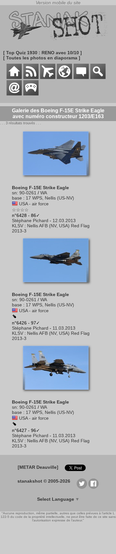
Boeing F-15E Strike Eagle (40, 187)
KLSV (17, 225)
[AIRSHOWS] (64, 77)
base (17, 197)
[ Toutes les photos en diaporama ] (41, 57)
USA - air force (34, 203)
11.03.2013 (64, 328)
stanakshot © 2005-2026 (43, 481)
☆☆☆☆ (20, 209)
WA (43, 192)
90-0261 (27, 192)
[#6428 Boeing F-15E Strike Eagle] (58, 178)
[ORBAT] (47, 77)
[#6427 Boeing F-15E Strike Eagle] (58, 392)
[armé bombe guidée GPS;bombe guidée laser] (14, 316)
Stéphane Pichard (30, 220)
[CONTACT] (14, 94)
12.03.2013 (64, 220)
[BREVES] (31, 77)
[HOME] (14, 77)
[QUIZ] (31, 94)
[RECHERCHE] (98, 77)
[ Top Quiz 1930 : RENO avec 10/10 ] (42, 52)
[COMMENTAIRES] (81, 77)
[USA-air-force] (15, 203)
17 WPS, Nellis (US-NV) (50, 197)
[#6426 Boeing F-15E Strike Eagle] (58, 285)
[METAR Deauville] (38, 467)
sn (14, 192)
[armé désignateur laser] (14, 424)
